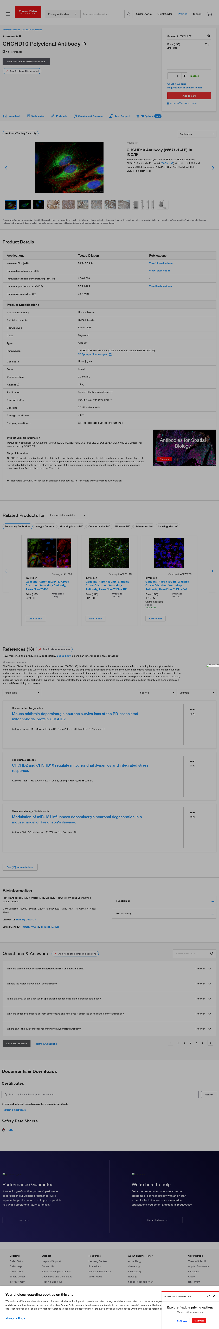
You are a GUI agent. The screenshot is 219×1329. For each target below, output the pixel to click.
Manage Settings (15, 1318)
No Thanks (182, 1321)
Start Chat (199, 1320)
